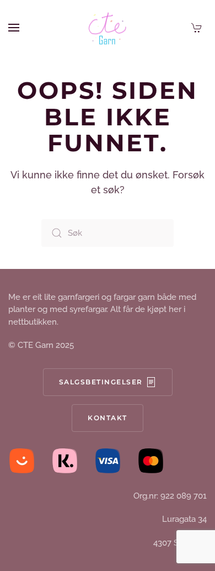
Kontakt (107, 418)
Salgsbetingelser (101, 382)
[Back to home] (107, 27)
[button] (13, 27)
